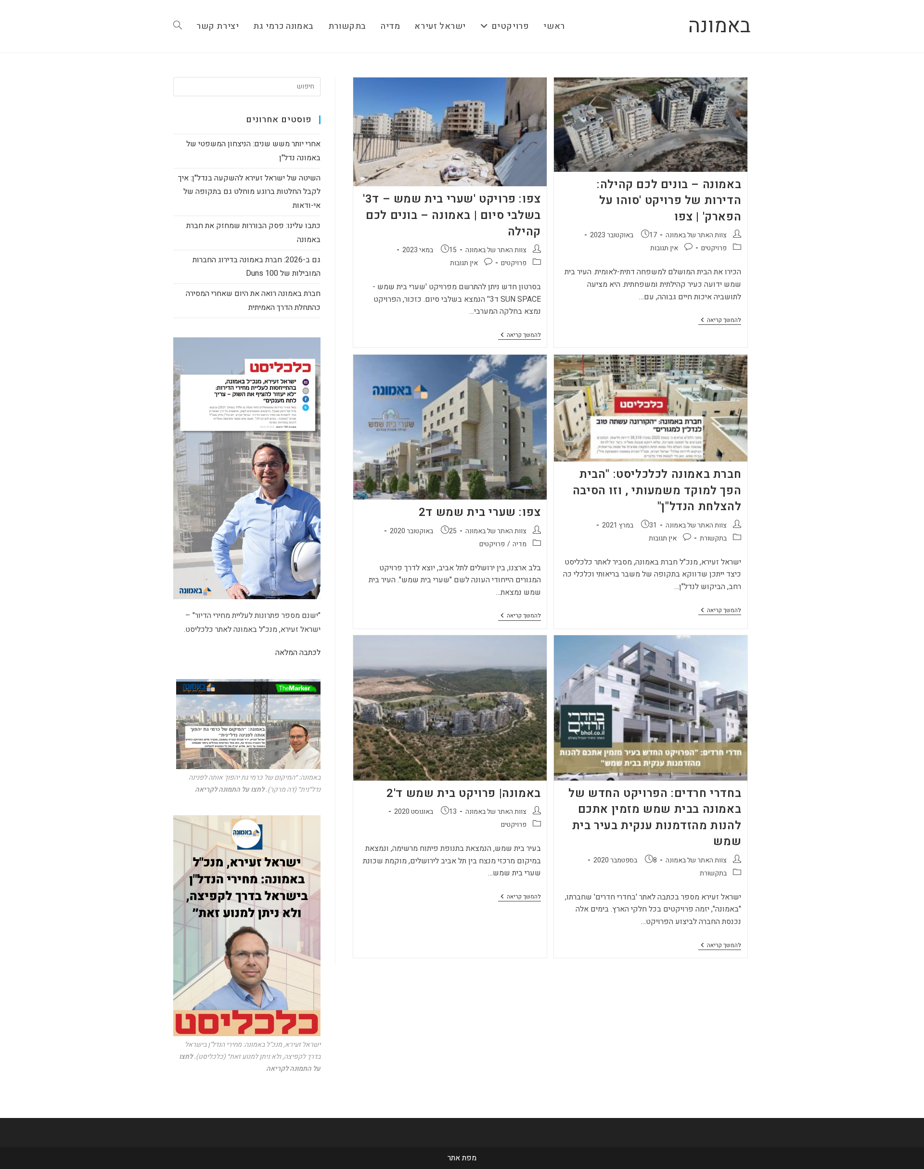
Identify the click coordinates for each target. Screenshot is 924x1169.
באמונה (719, 26)
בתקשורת (713, 538)
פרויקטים (714, 248)
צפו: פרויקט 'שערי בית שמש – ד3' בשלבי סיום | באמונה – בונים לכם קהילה (452, 215)
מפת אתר (462, 1158)
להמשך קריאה (719, 321)
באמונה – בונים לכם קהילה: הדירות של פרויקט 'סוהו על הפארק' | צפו (669, 200)
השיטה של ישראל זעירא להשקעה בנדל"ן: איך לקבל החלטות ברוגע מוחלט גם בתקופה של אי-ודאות (249, 192)
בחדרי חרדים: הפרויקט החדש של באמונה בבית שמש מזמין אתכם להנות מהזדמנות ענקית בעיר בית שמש (654, 817)
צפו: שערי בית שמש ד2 (480, 512)
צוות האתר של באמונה (696, 235)
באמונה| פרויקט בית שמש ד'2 (463, 793)
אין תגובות (664, 248)
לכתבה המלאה (298, 652)
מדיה (519, 544)
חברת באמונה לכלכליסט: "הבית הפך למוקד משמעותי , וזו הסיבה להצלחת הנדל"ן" (657, 490)
